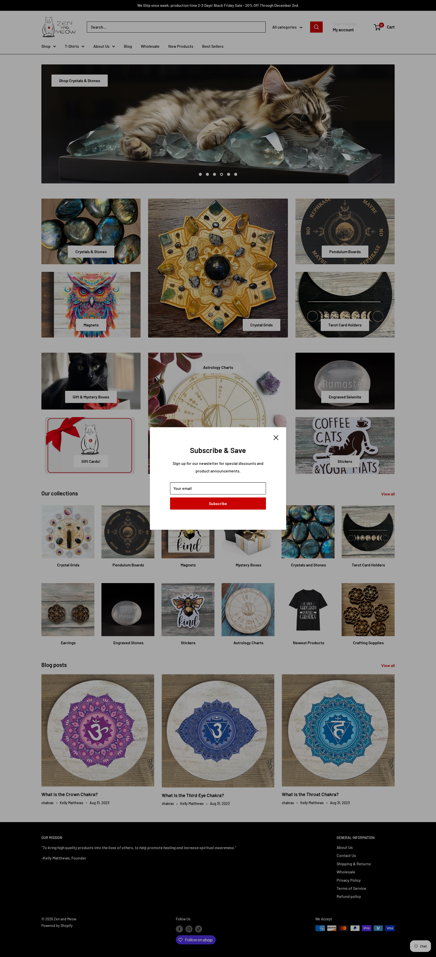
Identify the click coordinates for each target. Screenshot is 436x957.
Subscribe (218, 503)
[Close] (276, 437)
